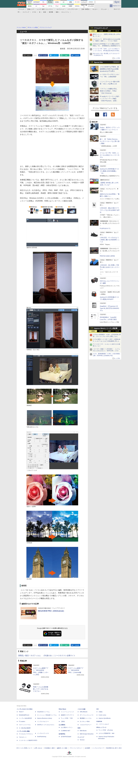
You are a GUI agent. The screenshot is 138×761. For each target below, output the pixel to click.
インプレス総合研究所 (25, 718)
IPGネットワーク (101, 727)
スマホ (34, 12)
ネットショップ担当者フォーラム (47, 715)
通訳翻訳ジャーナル (85, 718)
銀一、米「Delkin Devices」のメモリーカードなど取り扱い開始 (109, 141)
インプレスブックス (43, 733)
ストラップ (26, 12)
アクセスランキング (101, 28)
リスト (35, 55)
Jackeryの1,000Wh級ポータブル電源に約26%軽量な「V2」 (109, 171)
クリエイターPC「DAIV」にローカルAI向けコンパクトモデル (109, 155)
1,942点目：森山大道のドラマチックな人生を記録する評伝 (109, 210)
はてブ (55, 55)
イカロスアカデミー (85, 724)
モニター (95, 9)
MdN (79, 728)
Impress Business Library (44, 718)
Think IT (21, 712)
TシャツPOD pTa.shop (106, 730)
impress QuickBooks (105, 718)
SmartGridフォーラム (43, 712)
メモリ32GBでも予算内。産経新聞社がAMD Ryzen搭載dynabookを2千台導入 (109, 69)
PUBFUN (99, 721)
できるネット (23, 737)
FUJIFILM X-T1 (105, 228)
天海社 (101, 712)
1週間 (109, 31)
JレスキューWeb (85, 721)
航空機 (51, 12)
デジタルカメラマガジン (26, 734)
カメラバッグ (60, 9)
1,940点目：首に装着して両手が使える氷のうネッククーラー (109, 267)
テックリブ (81, 737)
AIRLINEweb (83, 712)
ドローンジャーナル (25, 724)
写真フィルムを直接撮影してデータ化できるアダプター (40, 689)
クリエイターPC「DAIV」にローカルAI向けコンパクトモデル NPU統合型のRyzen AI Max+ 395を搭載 (106, 50)
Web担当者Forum (24, 715)
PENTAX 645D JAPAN (107, 256)
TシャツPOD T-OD (67, 718)
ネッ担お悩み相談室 (25, 728)
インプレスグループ (98, 748)
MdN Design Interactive (86, 734)
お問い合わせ (38, 748)
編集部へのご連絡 (62, 748)
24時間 (101, 31)
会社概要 (87, 748)
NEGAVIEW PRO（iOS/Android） (51, 611)
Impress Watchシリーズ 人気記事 (105, 328)
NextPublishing (41, 736)
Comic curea (102, 715)
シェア (44, 55)
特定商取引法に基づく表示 (114, 748)
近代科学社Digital (66, 736)
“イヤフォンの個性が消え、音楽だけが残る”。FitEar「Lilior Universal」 (109, 91)
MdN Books (83, 730)
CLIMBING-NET (65, 730)
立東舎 (63, 721)
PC (19, 12)
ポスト (29, 55)
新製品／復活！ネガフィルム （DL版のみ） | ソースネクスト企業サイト (46, 655)
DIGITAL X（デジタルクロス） (46, 724)
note (66, 55)
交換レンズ (30, 9)
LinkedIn (77, 55)
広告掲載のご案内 (49, 748)
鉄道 (44, 12)
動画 (57, 12)
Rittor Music (62, 709)
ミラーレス (21, 9)
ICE (97, 709)
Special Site (98, 62)
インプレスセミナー (43, 721)
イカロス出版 (81, 709)
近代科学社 (62, 734)
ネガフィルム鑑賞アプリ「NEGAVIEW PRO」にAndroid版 (75, 670)
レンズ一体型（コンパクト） (45, 9)
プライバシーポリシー (76, 748)
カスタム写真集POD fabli (106, 733)
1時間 (93, 31)
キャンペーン (65, 12)
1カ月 (117, 31)
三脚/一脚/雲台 (85, 9)
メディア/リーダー (72, 9)
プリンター (104, 9)
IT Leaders (22, 721)
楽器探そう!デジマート (67, 715)
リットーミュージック (67, 712)
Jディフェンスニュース (86, 715)
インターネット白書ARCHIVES (28, 740)
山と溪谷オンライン (67, 727)
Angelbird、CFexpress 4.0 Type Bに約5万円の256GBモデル (109, 308)
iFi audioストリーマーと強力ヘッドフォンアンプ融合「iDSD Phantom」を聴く (109, 99)
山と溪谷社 (62, 724)
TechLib (82, 740)
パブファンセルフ (104, 724)
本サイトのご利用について (24, 748)
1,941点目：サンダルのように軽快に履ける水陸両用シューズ (109, 240)
